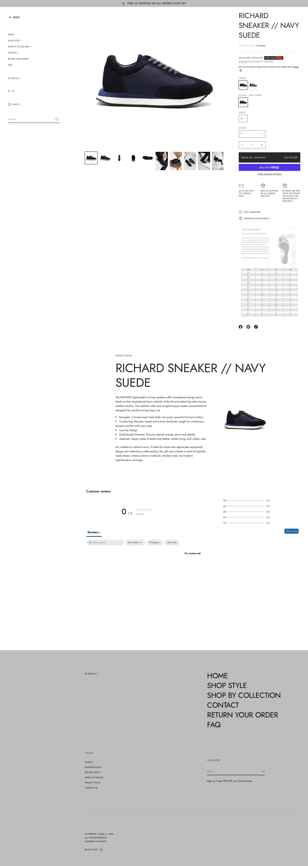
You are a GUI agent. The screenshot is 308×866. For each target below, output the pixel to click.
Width (242, 112)
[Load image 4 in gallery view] (133, 158)
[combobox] (31, 119)
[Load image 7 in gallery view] (176, 161)
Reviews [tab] (94, 532)
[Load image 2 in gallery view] (105, 158)
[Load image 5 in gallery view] (147, 158)
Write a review (291, 531)
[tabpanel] (192, 564)
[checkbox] (172, 543)
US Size (242, 127)
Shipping (243, 61)
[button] (13, 104)
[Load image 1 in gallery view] (91, 158)
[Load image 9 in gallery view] (204, 161)
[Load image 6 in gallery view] (162, 161)
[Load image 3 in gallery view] (119, 158)
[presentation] (154, 81)
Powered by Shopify (96, 841)
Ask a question (252, 212)
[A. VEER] (14, 17)
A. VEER (109, 834)
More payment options (269, 174)
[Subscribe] (263, 771)
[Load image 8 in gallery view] (190, 161)
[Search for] (57, 119)
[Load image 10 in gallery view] (218, 161)
